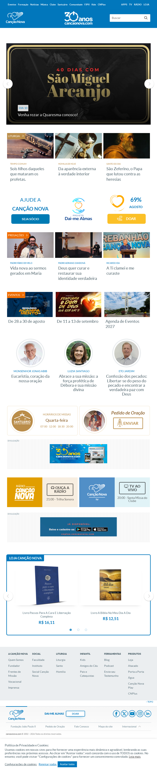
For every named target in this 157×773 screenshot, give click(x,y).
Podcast (109, 665)
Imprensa (13, 687)
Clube (53, 4)
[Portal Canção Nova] (15, 18)
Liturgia (60, 659)
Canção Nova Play (136, 685)
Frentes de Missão (14, 673)
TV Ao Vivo (134, 488)
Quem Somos (16, 659)
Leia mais (135, 756)
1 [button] (71, 630)
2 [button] (78, 630)
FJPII (87, 4)
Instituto (37, 665)
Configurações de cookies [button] (21, 764)
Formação (23, 4)
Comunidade (76, 4)
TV (130, 4)
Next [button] (149, 84)
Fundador (14, 665)
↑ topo (149, 702)
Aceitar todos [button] (67, 764)
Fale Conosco (81, 726)
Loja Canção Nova (25, 558)
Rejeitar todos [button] (48, 764)
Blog (107, 659)
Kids (82, 659)
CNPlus (132, 693)
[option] (78, 84)
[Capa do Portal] (78, 17)
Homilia (60, 671)
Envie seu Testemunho (111, 673)
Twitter (124, 714)
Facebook (116, 714)
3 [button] (86, 630)
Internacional (129, 726)
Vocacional (14, 681)
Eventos (12, 4)
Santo (59, 665)
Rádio (138, 4)
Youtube (132, 714)
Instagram (140, 714)
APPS (124, 4)
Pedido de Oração (55, 726)
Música (44, 4)
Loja (130, 659)
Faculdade (38, 659)
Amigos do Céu (89, 665)
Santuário (63, 4)
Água (131, 677)
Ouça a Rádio (61, 490)
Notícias (34, 4)
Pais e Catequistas (87, 673)
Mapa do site (105, 726)
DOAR (131, 219)
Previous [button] (8, 84)
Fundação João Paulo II (23, 726)
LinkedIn (148, 714)
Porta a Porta (136, 671)
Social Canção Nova (40, 673)
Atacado (133, 665)
